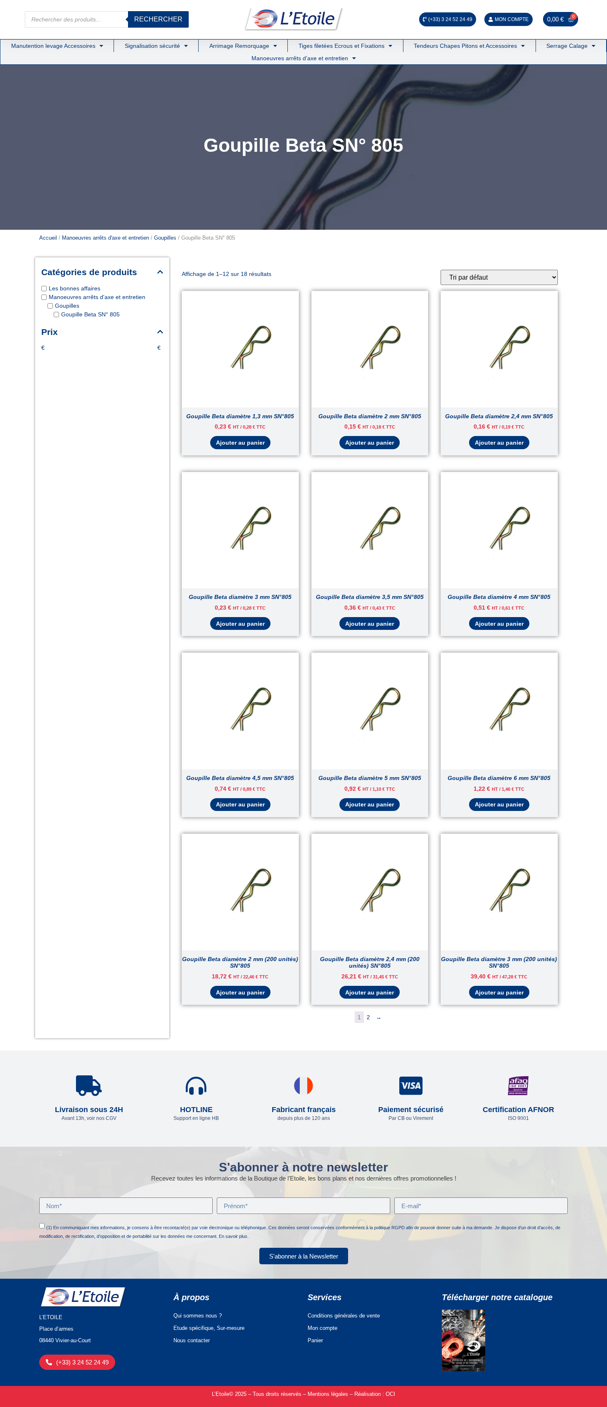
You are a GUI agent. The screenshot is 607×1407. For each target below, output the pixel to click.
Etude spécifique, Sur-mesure (208, 1328)
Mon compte (322, 1328)
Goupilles (165, 238)
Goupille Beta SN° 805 (90, 314)
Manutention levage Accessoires (53, 45)
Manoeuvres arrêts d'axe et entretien (105, 238)
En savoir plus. (234, 1236)
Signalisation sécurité (152, 45)
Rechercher (158, 19)
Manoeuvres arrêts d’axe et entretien (299, 58)
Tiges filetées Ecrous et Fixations (341, 45)
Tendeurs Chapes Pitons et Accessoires (465, 45)
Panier (315, 1340)
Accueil (48, 238)
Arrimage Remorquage (239, 45)
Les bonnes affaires (74, 288)
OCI (390, 1394)
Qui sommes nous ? (197, 1316)
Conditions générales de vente (344, 1316)
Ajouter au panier (240, 442)
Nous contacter (191, 1340)
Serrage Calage (567, 45)
